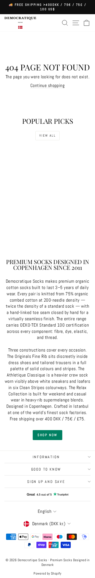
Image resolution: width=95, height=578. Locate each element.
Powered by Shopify (47, 573)
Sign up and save (46, 481)
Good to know (46, 469)
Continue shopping (47, 85)
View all (47, 135)
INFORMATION (46, 457)
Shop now (47, 435)
